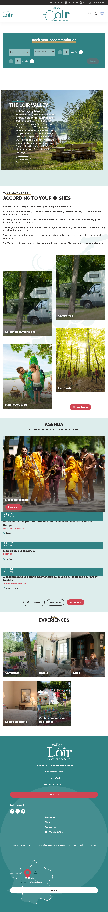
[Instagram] (23, 811)
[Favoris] (89, 14)
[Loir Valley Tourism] (58, 14)
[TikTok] (17, 811)
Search (92, 61)
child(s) (25, 61)
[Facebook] (12, 811)
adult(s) (74, 52)
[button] (96, 14)
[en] (102, 13)
